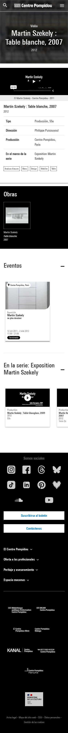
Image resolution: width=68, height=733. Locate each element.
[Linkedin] (26, 486)
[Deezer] (56, 486)
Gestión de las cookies (34, 722)
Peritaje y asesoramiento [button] (19, 570)
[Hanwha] (34, 674)
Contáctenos (34, 528)
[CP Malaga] (45, 633)
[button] (34, 266)
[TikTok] (11, 486)
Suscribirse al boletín (34, 515)
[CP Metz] (24, 633)
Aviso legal (12, 717)
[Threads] (41, 471)
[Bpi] (22, 612)
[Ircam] (48, 612)
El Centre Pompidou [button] (16, 549)
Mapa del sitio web (27, 717)
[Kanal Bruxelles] (22, 654)
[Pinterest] (41, 486)
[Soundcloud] (19, 501)
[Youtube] (49, 501)
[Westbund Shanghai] (49, 654)
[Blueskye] (56, 471)
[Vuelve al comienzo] (59, 724)
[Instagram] (11, 471)
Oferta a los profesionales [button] (20, 559)
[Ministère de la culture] (34, 699)
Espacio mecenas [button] (15, 580)
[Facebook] (26, 471)
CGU (40, 717)
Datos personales (52, 717)
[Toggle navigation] (62, 6)
